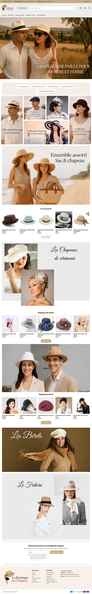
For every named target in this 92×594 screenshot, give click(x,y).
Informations (49, 570)
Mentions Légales (50, 572)
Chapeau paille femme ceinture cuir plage (63, 230)
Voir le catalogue (22, 8)
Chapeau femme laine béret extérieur (8, 416)
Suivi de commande (36, 578)
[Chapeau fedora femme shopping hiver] (63, 405)
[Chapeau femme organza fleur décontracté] (28, 323)
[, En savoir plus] (81, 8)
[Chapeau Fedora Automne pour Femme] (81, 405)
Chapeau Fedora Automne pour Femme (80, 416)
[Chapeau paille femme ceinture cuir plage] (63, 219)
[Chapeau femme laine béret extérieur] (10, 405)
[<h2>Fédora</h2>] (46, 368)
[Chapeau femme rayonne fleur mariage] (81, 323)
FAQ (33, 576)
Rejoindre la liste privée (56, 552)
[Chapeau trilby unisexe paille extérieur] (10, 219)
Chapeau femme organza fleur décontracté (27, 334)
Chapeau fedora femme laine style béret (45, 416)
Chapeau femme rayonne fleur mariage (80, 334)
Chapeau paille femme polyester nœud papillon (80, 230)
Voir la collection (46, 237)
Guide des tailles (40, 15)
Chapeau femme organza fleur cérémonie (9, 334)
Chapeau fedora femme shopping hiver (63, 416)
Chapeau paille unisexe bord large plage (45, 230)
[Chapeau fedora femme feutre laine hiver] (28, 405)
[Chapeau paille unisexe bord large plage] (46, 219)
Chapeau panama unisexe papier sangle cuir (27, 230)
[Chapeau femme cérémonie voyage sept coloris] (46, 323)
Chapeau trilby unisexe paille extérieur (8, 230)
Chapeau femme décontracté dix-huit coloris (63, 334)
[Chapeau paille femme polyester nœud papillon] (81, 219)
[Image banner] (46, 48)
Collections (11, 15)
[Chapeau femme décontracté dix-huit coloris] (63, 323)
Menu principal (35, 570)
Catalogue (34, 580)
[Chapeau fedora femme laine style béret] (46, 405)
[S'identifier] (85, 8)
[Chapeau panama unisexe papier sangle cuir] (28, 219)
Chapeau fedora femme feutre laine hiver (28, 416)
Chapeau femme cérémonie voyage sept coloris (46, 334)
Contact (33, 572)
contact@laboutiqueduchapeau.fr (47, 91)
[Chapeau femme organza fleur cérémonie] (10, 323)
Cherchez (76, 8)
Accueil (4, 15)
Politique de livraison (50, 580)
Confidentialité (49, 574)
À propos (34, 574)
